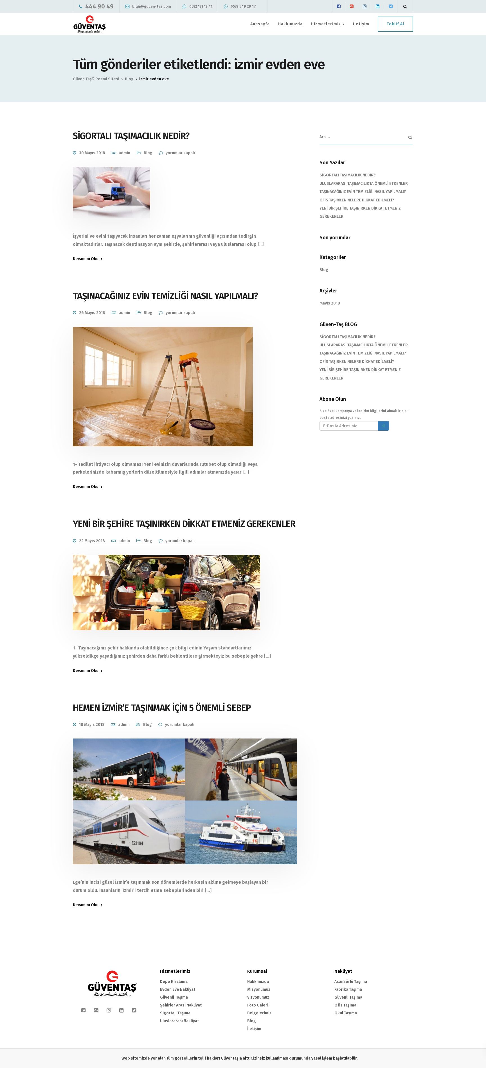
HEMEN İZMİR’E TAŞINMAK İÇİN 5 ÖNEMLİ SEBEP (162, 708)
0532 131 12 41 (200, 6)
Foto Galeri (257, 1005)
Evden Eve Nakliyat (177, 989)
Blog (148, 153)
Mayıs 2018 (330, 303)
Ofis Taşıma (345, 1005)
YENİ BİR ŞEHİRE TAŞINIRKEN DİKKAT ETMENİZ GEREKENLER (184, 524)
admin (124, 153)
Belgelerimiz (259, 1013)
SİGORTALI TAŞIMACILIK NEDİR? (131, 136)
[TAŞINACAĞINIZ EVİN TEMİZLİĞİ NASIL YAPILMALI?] (163, 393)
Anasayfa (260, 24)
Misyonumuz (258, 989)
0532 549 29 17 (243, 6)
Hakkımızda (290, 24)
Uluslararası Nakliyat (179, 1021)
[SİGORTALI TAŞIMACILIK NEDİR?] (111, 199)
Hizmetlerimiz (326, 24)
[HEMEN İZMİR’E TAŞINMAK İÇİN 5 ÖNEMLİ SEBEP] (185, 808)
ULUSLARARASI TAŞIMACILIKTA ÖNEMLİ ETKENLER (364, 183)
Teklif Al (395, 24)
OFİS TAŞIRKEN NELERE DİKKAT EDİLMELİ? (357, 200)
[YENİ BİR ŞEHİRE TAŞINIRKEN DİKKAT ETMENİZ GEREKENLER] (166, 599)
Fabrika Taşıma (348, 989)
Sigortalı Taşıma (175, 1013)
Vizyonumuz (258, 997)
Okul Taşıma (345, 1013)
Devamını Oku (85, 259)
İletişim (361, 24)
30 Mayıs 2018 (92, 153)
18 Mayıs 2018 (92, 724)
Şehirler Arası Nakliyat (181, 1005)
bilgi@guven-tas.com (151, 6)
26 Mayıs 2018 (92, 312)
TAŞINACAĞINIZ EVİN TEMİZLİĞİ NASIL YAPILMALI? (165, 296)
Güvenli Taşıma (174, 997)
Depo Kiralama (174, 981)
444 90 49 (99, 6)
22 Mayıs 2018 (92, 540)
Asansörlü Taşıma (350, 981)
